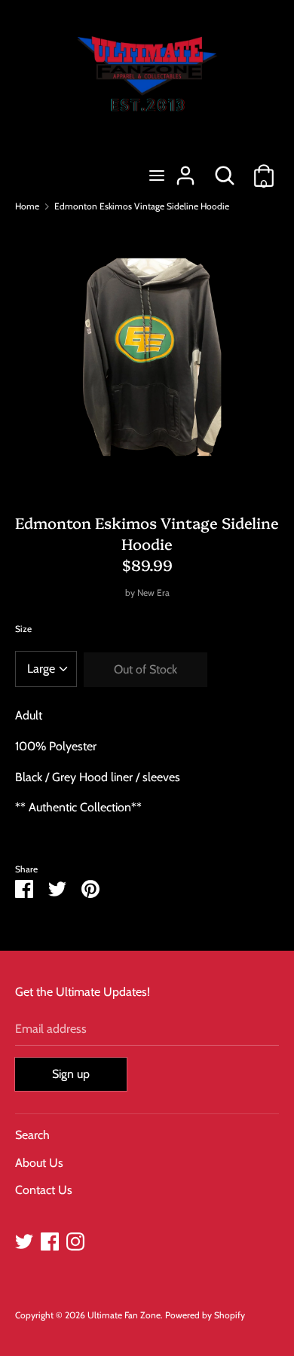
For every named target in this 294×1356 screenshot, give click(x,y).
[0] (264, 170)
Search (32, 1135)
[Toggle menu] (157, 175)
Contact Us (43, 1190)
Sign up (71, 1074)
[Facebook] (50, 1239)
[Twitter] (24, 1239)
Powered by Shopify (205, 1315)
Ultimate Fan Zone (124, 1315)
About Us (39, 1163)
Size (23, 628)
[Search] (225, 170)
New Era (153, 592)
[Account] (185, 170)
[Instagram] (75, 1239)
